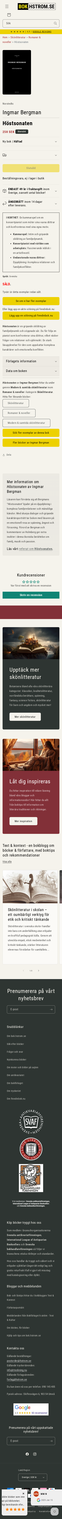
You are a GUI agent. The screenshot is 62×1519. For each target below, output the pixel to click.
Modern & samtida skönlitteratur (26, 422)
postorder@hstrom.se (19, 1360)
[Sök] (55, 23)
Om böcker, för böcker (18, 1327)
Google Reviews (42, 31)
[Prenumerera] (51, 1009)
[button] (7, 6)
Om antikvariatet (15, 1075)
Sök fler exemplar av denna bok (31, 432)
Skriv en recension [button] (31, 595)
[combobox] (31, 23)
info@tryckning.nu (17, 1370)
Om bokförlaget (15, 1083)
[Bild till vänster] (23, 970)
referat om (35, 549)
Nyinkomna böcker (16, 1059)
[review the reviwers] (29, 1501)
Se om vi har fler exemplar (31, 301)
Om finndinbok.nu (16, 1098)
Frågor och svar (15, 1051)
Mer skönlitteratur (25, 716)
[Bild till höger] (38, 970)
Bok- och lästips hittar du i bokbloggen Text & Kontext (30, 1297)
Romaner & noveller (19, 413)
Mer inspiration (23, 821)
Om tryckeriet (14, 1091)
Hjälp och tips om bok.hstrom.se (24, 1335)
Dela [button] (9, 454)
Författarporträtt (15, 1307)
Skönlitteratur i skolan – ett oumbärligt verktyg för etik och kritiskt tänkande (28, 914)
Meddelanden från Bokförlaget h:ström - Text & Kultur (30, 1317)
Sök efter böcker (15, 1044)
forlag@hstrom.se (17, 1379)
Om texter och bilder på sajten (22, 1067)
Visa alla (7, 861)
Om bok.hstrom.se (16, 1036)
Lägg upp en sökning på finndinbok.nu (31, 315)
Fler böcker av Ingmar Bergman (31, 442)
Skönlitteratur (16, 403)
